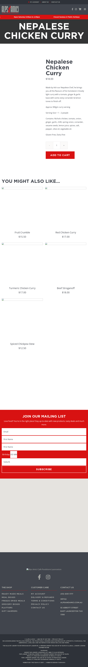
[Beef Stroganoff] (65, 244)
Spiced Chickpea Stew (22, 343)
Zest (42, 662)
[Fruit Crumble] (22, 188)
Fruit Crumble (22, 232)
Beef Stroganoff (66, 288)
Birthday (6, 454)
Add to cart (60, 155)
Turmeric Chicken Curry (22, 288)
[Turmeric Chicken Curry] (22, 244)
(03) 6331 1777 (66, 594)
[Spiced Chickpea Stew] (22, 300)
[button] (44, 514)
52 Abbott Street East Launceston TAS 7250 (71, 611)
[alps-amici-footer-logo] (44, 569)
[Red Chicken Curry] (65, 188)
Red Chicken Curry (65, 232)
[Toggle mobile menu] (85, 9)
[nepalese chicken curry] (22, 110)
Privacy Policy (57, 639)
